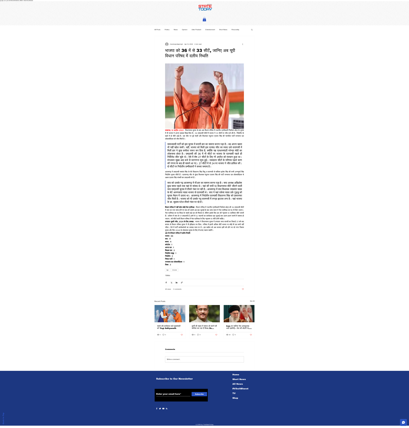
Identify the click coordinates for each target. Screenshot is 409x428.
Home (235, 374)
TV (234, 393)
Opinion (184, 29)
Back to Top (3, 418)
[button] (204, 19)
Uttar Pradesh (196, 29)
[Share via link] (182, 283)
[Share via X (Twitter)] (171, 283)
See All (252, 301)
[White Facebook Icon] (157, 408)
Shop (235, 398)
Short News (223, 29)
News (176, 29)
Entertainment (210, 29)
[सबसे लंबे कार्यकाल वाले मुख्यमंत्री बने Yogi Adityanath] (170, 313)
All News (237, 384)
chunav (174, 270)
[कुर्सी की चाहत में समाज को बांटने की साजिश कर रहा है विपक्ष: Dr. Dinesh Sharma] (204, 313)
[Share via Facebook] (166, 283)
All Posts (157, 29)
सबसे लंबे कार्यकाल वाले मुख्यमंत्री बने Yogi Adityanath (168, 327)
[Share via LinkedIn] (177, 283)
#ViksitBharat (240, 388)
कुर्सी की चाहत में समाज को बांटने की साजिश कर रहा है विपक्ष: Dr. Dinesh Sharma (204, 327)
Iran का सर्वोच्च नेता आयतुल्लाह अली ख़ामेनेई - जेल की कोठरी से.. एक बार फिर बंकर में (238, 327)
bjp (167, 270)
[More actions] (242, 44)
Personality (235, 29)
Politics (167, 29)
